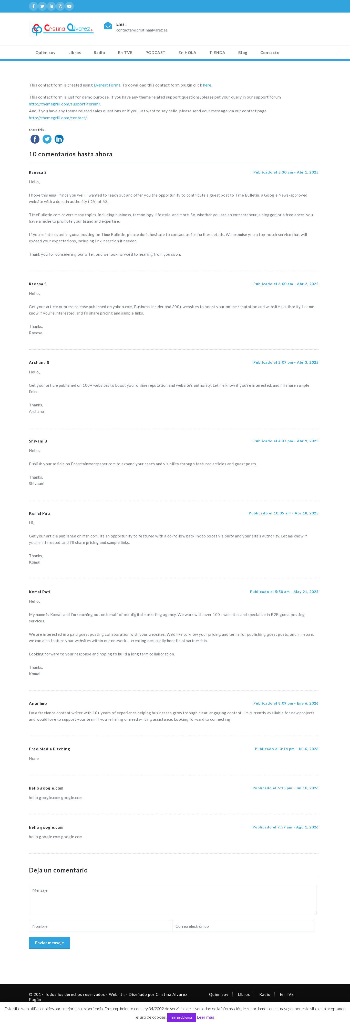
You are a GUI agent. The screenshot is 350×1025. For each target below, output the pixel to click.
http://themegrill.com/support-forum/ (64, 103)
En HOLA (188, 52)
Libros (74, 52)
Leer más (205, 1017)
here (207, 84)
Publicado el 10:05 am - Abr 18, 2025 (283, 513)
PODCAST (156, 52)
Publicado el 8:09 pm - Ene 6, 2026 (285, 703)
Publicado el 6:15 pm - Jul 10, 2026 (285, 788)
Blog (243, 52)
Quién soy (45, 52)
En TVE (125, 52)
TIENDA (217, 52)
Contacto (270, 52)
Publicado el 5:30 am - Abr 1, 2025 (285, 172)
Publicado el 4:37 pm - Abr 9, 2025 (285, 441)
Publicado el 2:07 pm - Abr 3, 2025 (285, 362)
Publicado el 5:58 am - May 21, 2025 (284, 591)
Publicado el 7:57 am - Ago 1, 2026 (285, 827)
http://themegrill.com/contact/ (58, 117)
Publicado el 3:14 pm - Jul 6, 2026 (286, 749)
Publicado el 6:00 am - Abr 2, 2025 (285, 284)
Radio (99, 52)
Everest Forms (107, 84)
